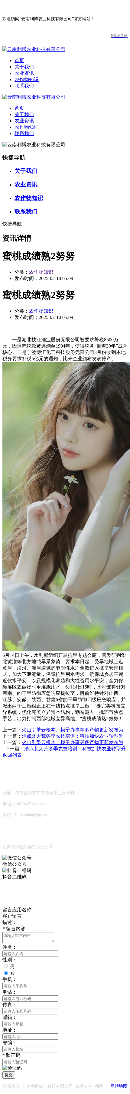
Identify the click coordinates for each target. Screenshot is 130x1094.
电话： (9, 992)
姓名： (9, 947)
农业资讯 (24, 73)
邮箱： (9, 1017)
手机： (9, 979)
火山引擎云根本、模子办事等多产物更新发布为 (72, 729)
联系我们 (24, 85)
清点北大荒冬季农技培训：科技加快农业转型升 (72, 736)
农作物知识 (27, 79)
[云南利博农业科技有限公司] (33, 49)
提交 (9, 1075)
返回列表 (12, 755)
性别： (9, 959)
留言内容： (16, 928)
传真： (9, 1004)
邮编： (9, 1042)
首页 (19, 60)
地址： (9, 1030)
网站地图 (118, 1086)
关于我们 (24, 66)
